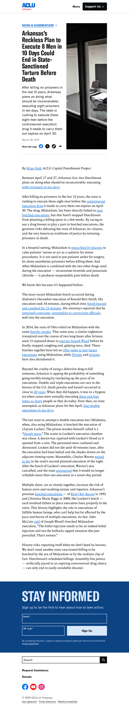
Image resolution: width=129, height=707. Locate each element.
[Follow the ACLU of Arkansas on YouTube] (33, 687)
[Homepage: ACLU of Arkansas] (33, 6)
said (37, 521)
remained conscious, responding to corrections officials (61, 313)
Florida (77, 354)
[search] (103, 659)
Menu (76, 6)
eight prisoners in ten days (40, 187)
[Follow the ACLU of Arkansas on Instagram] (41, 687)
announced (64, 470)
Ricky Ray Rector (83, 494)
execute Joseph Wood (74, 341)
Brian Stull (33, 168)
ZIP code (28, 628)
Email (26, 616)
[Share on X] (47, 147)
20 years (39, 392)
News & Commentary (38, 25)
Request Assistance (35, 670)
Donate (27, 676)
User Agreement (29, 701)
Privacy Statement (47, 701)
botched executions (49, 494)
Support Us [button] (93, 6)
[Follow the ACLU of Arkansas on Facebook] (25, 687)
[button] (54, 146)
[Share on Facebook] (41, 147)
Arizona (94, 354)
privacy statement (30, 643)
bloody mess (32, 434)
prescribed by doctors (86, 247)
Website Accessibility (67, 701)
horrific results (40, 331)
